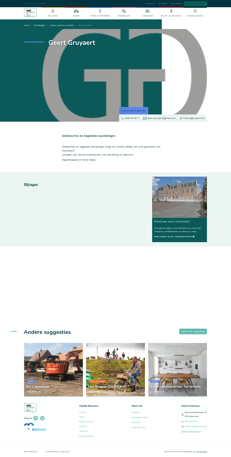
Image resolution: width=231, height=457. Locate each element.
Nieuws (163, 4)
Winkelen (83, 431)
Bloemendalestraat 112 (196, 412)
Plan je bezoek (86, 436)
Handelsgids (39, 25)
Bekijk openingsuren (191, 431)
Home (26, 25)
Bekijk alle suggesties (193, 331)
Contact (150, 4)
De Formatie (202, 452)
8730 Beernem (192, 416)
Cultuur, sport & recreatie (61, 25)
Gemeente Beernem (35, 4)
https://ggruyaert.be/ (194, 118)
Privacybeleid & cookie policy (58, 452)
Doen (81, 417)
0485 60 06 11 (132, 118)
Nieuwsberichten (140, 417)
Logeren (83, 426)
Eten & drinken (86, 421)
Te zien (82, 412)
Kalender (176, 4)
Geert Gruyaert (85, 25)
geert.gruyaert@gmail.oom (162, 118)
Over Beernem (139, 427)
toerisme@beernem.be (196, 426)
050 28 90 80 (191, 421)
